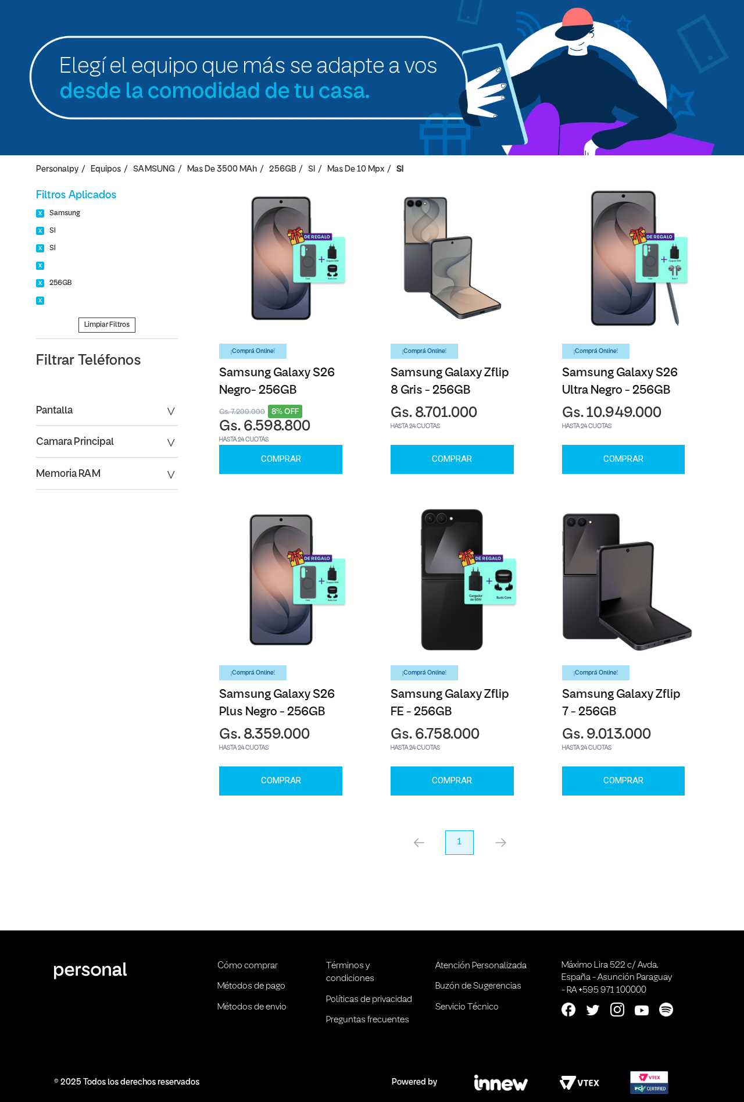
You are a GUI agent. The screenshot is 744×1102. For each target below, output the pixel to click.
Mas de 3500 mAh (222, 169)
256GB (282, 169)
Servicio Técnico (467, 1007)
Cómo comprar (247, 966)
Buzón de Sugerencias (478, 986)
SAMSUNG (154, 169)
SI (311, 169)
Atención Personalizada (481, 966)
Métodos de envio (252, 1007)
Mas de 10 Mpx (355, 169)
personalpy (57, 169)
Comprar (281, 459)
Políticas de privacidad (369, 1000)
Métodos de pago (251, 986)
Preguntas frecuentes (367, 1020)
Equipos (106, 169)
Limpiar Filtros (107, 325)
